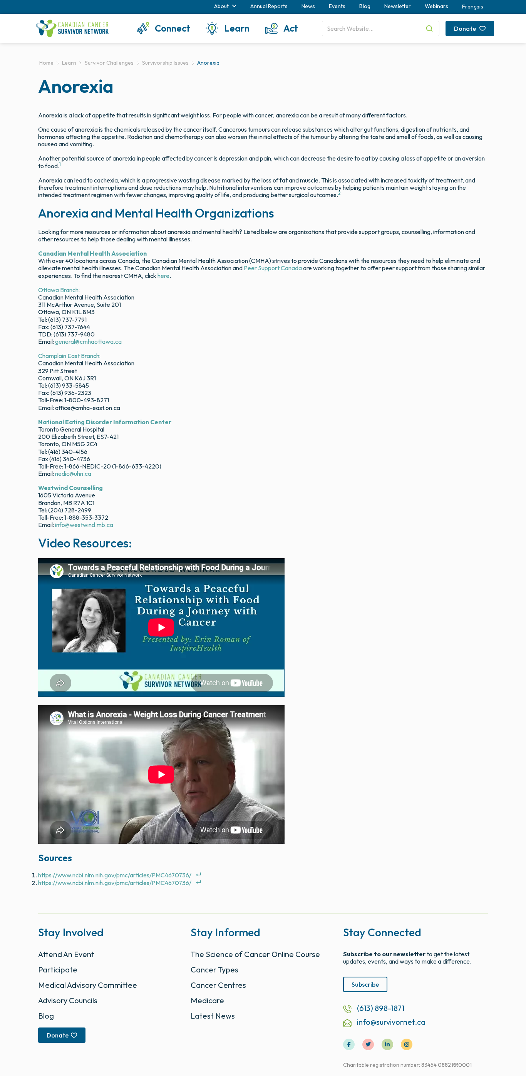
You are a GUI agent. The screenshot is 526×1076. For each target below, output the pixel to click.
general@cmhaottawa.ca (88, 341)
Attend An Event (66, 954)
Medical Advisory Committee (87, 985)
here (163, 275)
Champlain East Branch (68, 356)
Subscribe (365, 984)
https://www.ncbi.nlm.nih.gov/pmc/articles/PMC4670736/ (114, 875)
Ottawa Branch (58, 290)
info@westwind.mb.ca (84, 525)
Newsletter (397, 6)
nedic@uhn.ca (73, 473)
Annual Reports (269, 6)
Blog (364, 6)
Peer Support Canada (273, 268)
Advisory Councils (67, 1000)
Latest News (213, 1016)
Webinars (436, 6)
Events (337, 6)
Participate (57, 969)
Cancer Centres (218, 985)
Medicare (207, 1000)
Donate (465, 28)
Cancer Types (214, 969)
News (308, 6)
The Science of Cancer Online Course (255, 954)
